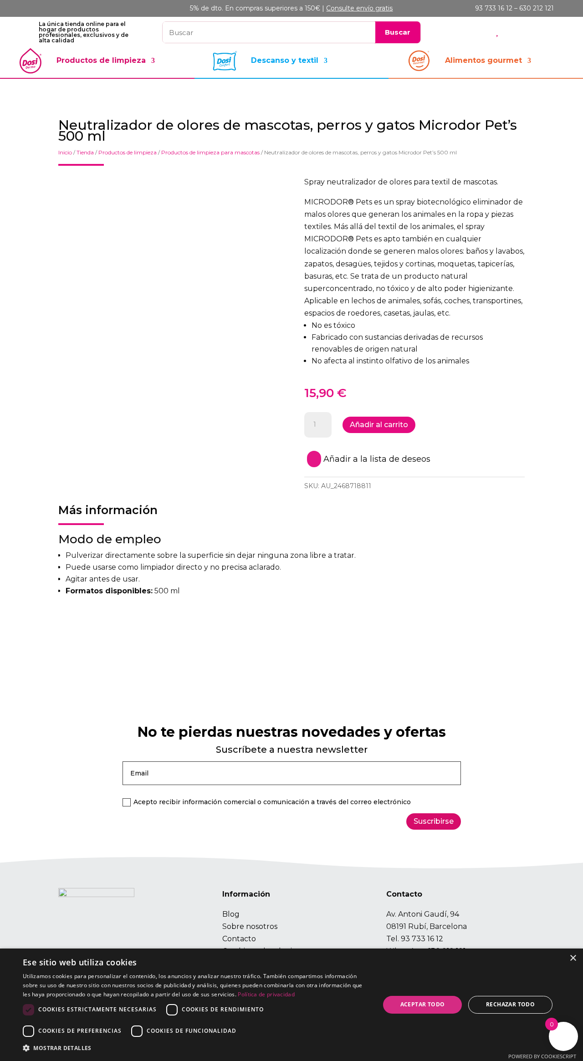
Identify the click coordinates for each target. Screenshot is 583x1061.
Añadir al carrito (379, 424)
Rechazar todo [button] (510, 1004)
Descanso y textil (284, 60)
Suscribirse (434, 821)
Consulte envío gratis (359, 8)
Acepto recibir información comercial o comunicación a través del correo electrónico (272, 802)
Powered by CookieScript (542, 1056)
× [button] (572, 958)
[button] (196, 1048)
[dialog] (291, 1005)
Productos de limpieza (101, 60)
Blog (231, 914)
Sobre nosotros (249, 926)
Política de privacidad (266, 994)
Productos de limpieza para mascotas (210, 152)
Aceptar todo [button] (422, 1004)
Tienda (85, 152)
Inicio (65, 152)
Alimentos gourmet (483, 60)
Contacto (239, 938)
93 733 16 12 (422, 938)
